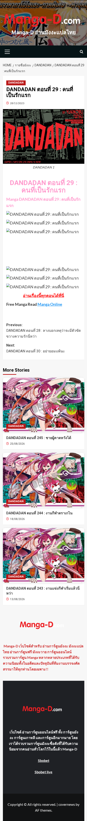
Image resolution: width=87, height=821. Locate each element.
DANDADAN (16, 82)
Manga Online (49, 304)
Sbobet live (43, 772)
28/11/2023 (17, 103)
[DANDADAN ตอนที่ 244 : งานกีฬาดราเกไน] (43, 480)
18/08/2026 (17, 519)
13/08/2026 (17, 599)
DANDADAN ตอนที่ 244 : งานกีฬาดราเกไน (39, 513)
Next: (35, 348)
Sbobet (43, 760)
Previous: (43, 330)
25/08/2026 (17, 443)
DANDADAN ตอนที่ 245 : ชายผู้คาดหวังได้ (38, 438)
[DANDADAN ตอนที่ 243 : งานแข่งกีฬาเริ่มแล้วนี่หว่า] (43, 555)
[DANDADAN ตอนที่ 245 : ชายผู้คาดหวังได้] (43, 405)
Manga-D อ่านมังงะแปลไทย (43, 32)
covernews (66, 804)
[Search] (81, 52)
